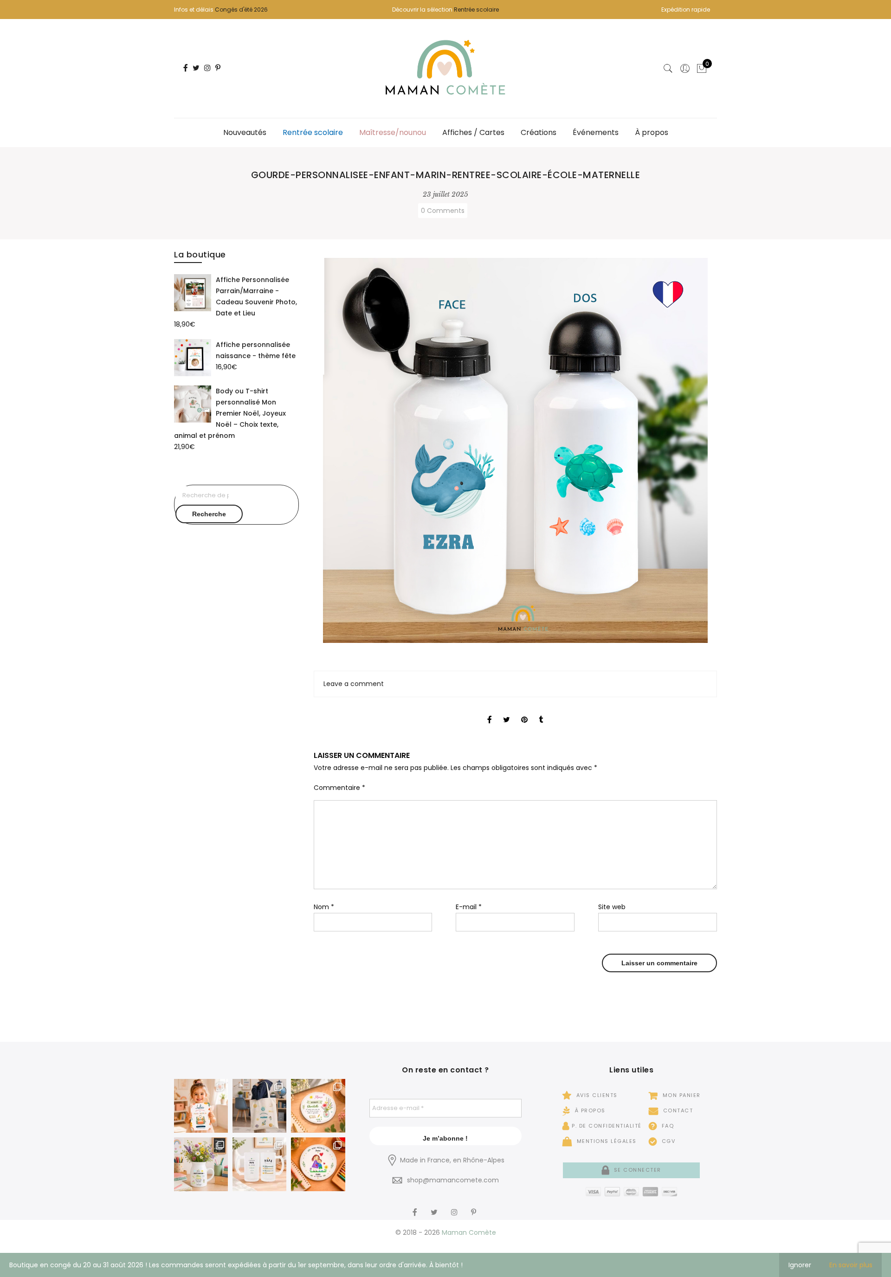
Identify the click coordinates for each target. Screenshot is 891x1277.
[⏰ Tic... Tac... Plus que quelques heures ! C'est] (318, 1106)
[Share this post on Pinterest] (524, 711)
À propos (651, 132)
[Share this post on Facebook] (489, 711)
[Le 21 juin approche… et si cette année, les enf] (259, 1164)
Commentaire (339, 787)
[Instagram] (455, 1206)
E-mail (469, 906)
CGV (667, 1141)
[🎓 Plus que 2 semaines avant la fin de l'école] (201, 1164)
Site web (612, 906)
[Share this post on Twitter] (506, 711)
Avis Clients (596, 1095)
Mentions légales (606, 1141)
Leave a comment (353, 683)
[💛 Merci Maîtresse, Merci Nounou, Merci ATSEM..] (318, 1164)
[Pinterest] (474, 1206)
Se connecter (636, 1170)
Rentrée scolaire (476, 9)
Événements (596, 132)
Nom (324, 906)
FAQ (666, 1125)
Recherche (209, 514)
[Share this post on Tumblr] (541, 711)
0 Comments (443, 210)
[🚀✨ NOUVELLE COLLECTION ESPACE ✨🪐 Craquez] (259, 1106)
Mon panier (680, 1095)
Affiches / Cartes (473, 132)
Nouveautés (244, 132)
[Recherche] (668, 68)
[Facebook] (416, 1206)
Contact (677, 1110)
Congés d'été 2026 (241, 9)
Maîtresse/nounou (392, 132)
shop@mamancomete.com (453, 1180)
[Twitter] (435, 1206)
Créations (538, 132)
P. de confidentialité (607, 1125)
